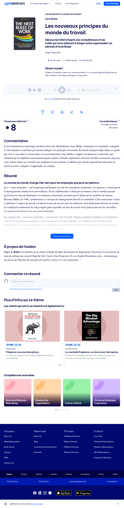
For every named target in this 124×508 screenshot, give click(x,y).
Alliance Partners (71, 452)
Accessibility (112, 481)
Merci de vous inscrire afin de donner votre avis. (26, 289)
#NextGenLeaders (12, 441)
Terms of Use (43, 481)
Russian (54, 474)
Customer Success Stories (45, 447)
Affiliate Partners (71, 447)
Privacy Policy (12, 481)
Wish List (38, 436)
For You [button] (58, 3)
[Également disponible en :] (81, 112)
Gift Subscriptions (101, 452)
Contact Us (9, 463)
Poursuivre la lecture (62, 236)
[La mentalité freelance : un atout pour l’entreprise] (91, 326)
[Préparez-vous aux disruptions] (32, 326)
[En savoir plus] (28, 121)
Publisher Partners (72, 436)
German (24, 474)
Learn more (37, 504)
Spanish (39, 474)
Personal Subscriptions (104, 441)
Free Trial (98, 436)
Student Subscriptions (103, 447)
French (101, 474)
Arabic (115, 474)
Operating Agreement (77, 481)
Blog (36, 441)
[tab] (59, 365)
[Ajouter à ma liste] (62, 112)
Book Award (9, 447)
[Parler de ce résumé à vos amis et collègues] (71, 112)
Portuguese (85, 474)
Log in (50, 99)
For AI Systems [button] (72, 3)
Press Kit (37, 452)
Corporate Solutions (102, 457)
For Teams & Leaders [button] (39, 3)
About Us (8, 436)
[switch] (62, 90)
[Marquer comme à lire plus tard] (52, 112)
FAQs (6, 457)
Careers (7, 452)
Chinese (69, 474)
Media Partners (70, 441)
